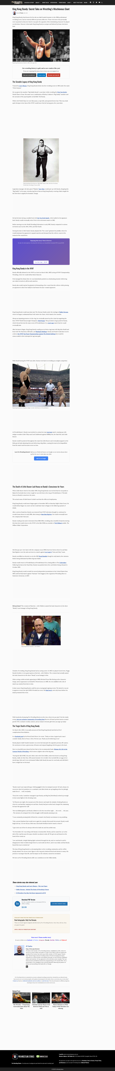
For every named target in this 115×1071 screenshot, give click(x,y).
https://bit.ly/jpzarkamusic (33, 949)
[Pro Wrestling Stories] (17, 2)
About (37, 2)
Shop (68, 2)
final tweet (49, 690)
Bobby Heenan (64, 312)
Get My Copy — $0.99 (41, 262)
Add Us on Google (41, 458)
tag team (49, 432)
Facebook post (19, 736)
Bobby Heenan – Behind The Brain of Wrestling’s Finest (32, 889)
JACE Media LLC (71, 1056)
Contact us (15, 981)
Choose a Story (29, 2)
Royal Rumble (43, 556)
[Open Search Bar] (102, 2)
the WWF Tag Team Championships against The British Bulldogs (37, 334)
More (85, 2)
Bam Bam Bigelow (46, 514)
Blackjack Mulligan (41, 331)
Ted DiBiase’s (59, 523)
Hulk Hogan (41, 320)
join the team (45, 981)
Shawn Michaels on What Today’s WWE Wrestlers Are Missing (60, 1006)
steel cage (51, 323)
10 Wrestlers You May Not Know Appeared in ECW (31, 893)
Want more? (41, 937)
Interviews (53, 2)
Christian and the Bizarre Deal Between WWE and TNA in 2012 (41, 1006)
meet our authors (36, 981)
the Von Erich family (43, 218)
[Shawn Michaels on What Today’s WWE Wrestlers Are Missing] (61, 1002)
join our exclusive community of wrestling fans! (31, 719)
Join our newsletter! (29, 75)
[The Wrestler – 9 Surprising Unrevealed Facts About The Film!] (22, 1002)
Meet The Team (77, 2)
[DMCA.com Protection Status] (42, 1056)
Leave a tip (41, 75)
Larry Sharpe (23, 86)
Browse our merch (53, 75)
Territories (62, 2)
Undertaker (62, 562)
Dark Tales (45, 2)
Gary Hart (41, 189)
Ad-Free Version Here (59, 903)
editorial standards (27, 981)
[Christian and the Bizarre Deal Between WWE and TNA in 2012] (41, 1002)
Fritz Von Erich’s (62, 92)
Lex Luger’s (48, 552)
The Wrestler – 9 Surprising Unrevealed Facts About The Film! (21, 1006)
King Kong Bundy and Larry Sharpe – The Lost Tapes (31, 886)
